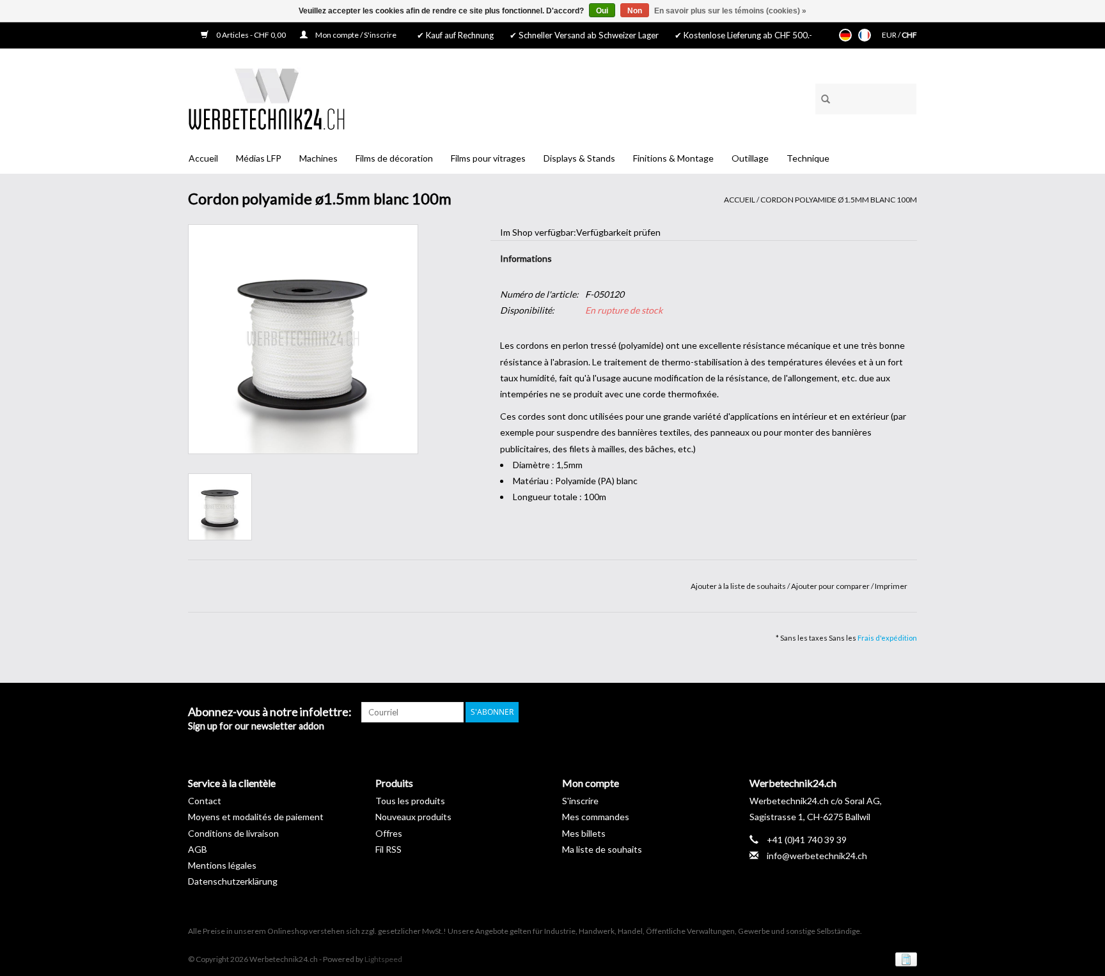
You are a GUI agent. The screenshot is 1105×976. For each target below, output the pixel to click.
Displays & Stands (579, 158)
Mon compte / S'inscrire (355, 35)
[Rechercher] (821, 97)
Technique (808, 158)
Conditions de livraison (233, 833)
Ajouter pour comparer (831, 586)
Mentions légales (222, 865)
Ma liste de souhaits (602, 849)
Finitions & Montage (673, 158)
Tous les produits (410, 800)
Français (864, 35)
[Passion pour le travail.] (266, 99)
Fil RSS (388, 849)
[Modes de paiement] (904, 958)
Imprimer (891, 586)
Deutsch (845, 35)
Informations (526, 258)
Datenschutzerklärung (233, 881)
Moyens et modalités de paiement (256, 816)
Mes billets (584, 833)
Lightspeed (383, 959)
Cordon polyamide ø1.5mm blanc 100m (838, 199)
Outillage (750, 158)
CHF (909, 35)
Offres (388, 833)
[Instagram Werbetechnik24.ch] (907, 712)
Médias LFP (258, 158)
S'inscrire (580, 800)
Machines (318, 158)
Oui (602, 10)
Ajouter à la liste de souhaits (739, 586)
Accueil (203, 158)
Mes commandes (595, 816)
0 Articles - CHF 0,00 (251, 35)
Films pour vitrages (488, 158)
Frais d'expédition (887, 638)
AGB (197, 849)
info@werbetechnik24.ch (817, 855)
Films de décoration (394, 158)
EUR (890, 35)
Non (634, 10)
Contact (204, 800)
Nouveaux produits (413, 816)
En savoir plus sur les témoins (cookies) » (730, 10)
